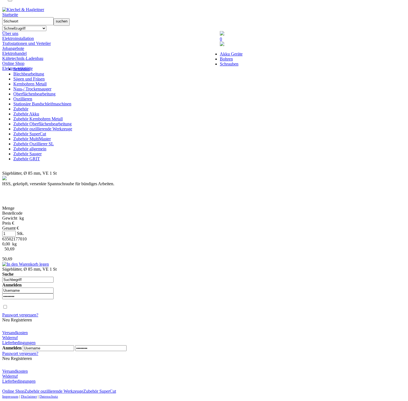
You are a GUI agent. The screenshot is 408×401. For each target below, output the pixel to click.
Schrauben (229, 64)
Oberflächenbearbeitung (34, 94)
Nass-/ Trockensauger (32, 89)
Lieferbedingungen (19, 342)
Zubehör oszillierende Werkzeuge (42, 128)
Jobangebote (13, 48)
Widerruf (10, 337)
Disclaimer (29, 396)
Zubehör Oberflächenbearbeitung (42, 123)
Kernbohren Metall (30, 84)
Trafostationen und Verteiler (26, 43)
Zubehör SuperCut (29, 133)
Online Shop (13, 63)
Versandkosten (15, 332)
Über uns (10, 33)
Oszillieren (22, 99)
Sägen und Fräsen (29, 79)
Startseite (10, 14)
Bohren (226, 59)
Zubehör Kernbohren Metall (38, 118)
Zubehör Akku (26, 113)
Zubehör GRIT (26, 158)
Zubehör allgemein (29, 148)
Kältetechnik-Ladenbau (22, 58)
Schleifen (21, 69)
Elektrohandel (14, 53)
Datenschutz (48, 396)
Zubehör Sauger (27, 153)
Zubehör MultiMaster (32, 138)
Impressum (10, 396)
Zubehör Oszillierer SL (33, 143)
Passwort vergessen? (20, 315)
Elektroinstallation (18, 38)
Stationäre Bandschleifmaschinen (42, 103)
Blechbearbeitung (28, 74)
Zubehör (20, 108)
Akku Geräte (231, 54)
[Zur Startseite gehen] (23, 9)
